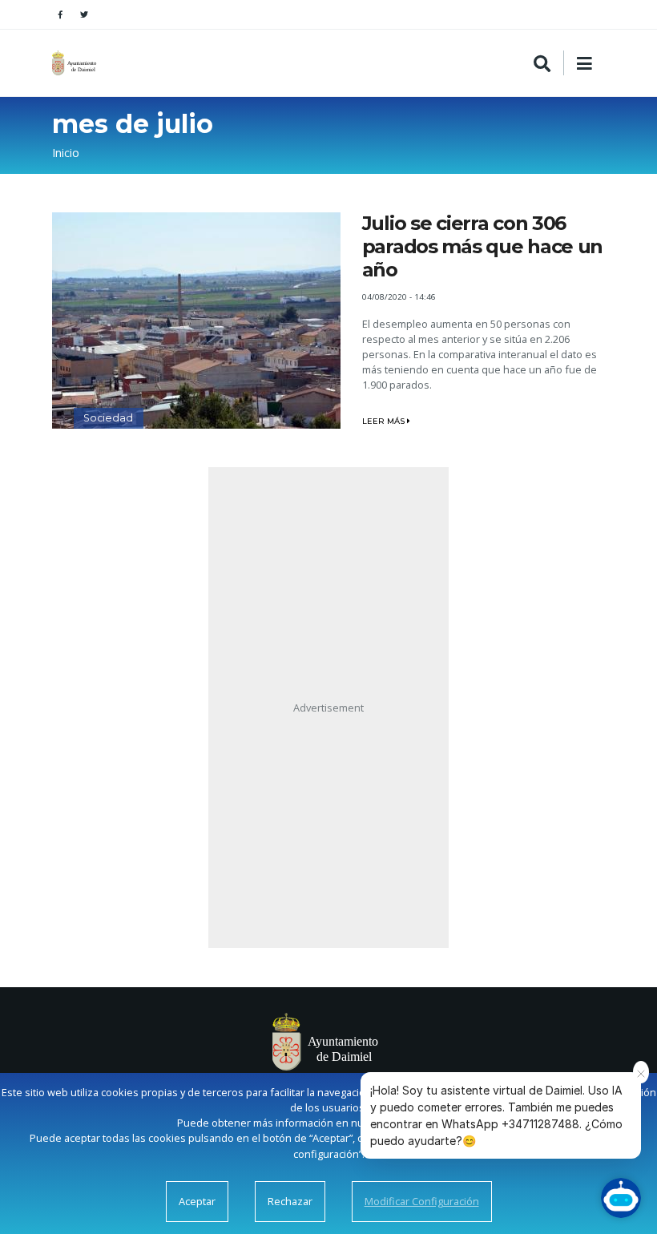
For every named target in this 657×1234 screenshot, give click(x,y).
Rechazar (290, 1201)
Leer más (384, 421)
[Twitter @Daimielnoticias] (84, 14)
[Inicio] (76, 63)
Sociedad (108, 418)
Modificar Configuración (422, 1201)
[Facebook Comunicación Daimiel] (60, 14)
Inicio (65, 152)
